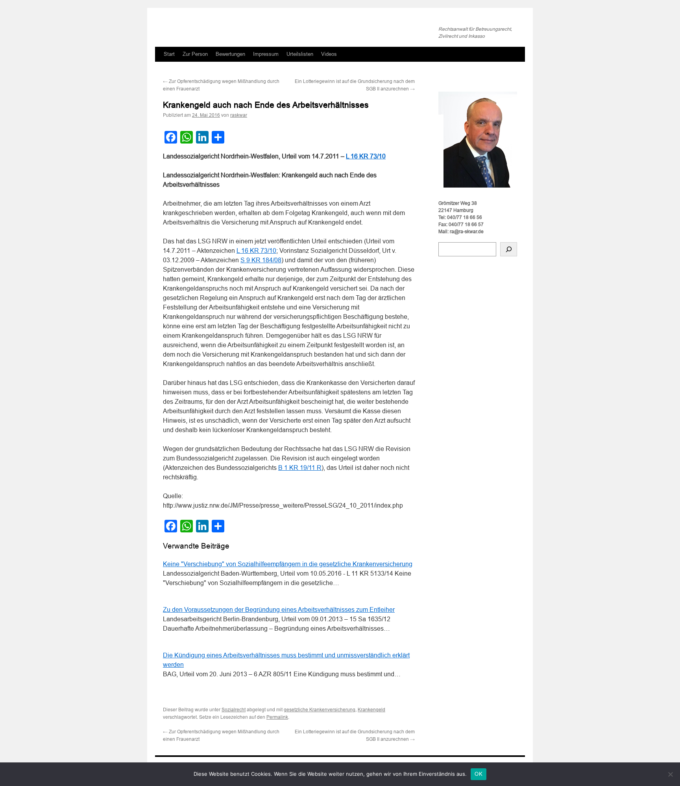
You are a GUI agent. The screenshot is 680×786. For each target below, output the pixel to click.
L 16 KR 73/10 (366, 156)
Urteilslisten (299, 54)
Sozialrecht (234, 709)
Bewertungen (230, 54)
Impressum (266, 54)
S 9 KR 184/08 (260, 260)
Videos (329, 54)
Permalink (277, 717)
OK (478, 774)
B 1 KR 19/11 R (300, 467)
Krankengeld (371, 709)
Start (169, 54)
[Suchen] (508, 249)
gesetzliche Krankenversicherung (319, 709)
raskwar (238, 115)
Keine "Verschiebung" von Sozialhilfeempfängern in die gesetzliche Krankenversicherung (287, 564)
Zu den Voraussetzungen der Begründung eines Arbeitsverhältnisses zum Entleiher (279, 609)
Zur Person (195, 54)
